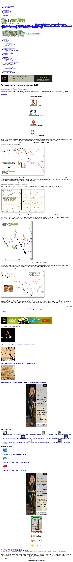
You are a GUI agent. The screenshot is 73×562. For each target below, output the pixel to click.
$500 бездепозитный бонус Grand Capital (16, 462)
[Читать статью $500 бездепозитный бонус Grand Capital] (5, 459)
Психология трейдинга (9, 72)
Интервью (5, 57)
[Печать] (15, 89)
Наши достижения (7, 13)
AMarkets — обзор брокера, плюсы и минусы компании (18, 344)
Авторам (5, 8)
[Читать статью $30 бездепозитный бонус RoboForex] (5, 451)
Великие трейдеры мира (12, 60)
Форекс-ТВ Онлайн (11, 63)
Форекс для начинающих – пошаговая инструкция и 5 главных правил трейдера (44, 438)
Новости (5, 55)
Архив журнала (7, 12)
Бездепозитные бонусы (9, 48)
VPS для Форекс (10, 67)
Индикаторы (9, 45)
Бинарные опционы (8, 53)
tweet (4, 311)
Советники (9, 43)
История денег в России (51, 434)
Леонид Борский (23, 89)
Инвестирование (7, 69)
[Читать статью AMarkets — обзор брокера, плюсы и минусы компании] (8, 342)
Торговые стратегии (11, 44)
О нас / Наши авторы (8, 6)
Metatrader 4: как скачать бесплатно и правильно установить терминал (24, 434)
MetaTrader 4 (4, 94)
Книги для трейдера (11, 59)
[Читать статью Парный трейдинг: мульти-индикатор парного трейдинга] (8, 360)
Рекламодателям (7, 11)
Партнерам (6, 10)
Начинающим (6, 46)
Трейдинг (5, 41)
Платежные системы (11, 68)
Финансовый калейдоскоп (12, 62)
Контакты (5, 15)
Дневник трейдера (10, 51)
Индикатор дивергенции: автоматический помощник (45, 442)
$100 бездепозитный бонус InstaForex (14, 470)
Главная (5, 39)
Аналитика (6, 40)
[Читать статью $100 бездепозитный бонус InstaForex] (5, 467)
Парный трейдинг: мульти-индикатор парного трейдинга (18, 363)
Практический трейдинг (12, 50)
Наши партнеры (7, 7)
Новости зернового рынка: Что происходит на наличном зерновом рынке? (24, 382)
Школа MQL (6, 54)
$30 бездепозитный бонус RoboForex (14, 454)
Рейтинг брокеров (7, 71)
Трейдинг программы (11, 66)
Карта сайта (3, 549)
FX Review (9, 550)
